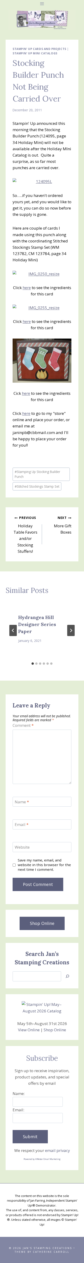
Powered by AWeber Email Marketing (42, 1159)
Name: (19, 1093)
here (27, 287)
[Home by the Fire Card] (42, 361)
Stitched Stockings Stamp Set (37, 486)
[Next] (71, 630)
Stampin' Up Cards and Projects (39, 49)
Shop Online (55, 1029)
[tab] (33, 663)
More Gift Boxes (62, 525)
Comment (23, 725)
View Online (29, 1029)
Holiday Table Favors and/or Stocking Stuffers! (25, 534)
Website (22, 847)
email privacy (57, 1150)
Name (22, 802)
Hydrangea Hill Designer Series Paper (37, 624)
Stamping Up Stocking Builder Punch (37, 474)
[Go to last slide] (13, 630)
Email (21, 824)
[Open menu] (42, 3)
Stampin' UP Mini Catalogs (35, 53)
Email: (18, 1110)
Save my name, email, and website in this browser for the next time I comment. (44, 865)
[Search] (67, 976)
